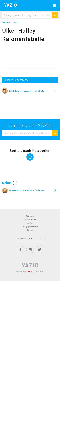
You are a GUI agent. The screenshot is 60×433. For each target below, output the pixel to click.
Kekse (7, 182)
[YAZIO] (9, 5)
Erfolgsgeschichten (30, 226)
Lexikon (30, 223)
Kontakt (30, 230)
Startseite (30, 216)
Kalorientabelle (30, 219)
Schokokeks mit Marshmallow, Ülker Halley (27, 91)
